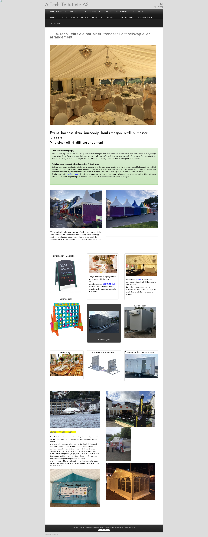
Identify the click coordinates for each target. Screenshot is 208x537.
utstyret (138, 279)
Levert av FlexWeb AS (52, 534)
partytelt (59, 232)
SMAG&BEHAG (109, 284)
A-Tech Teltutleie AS (67, 4)
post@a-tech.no (130, 527)
